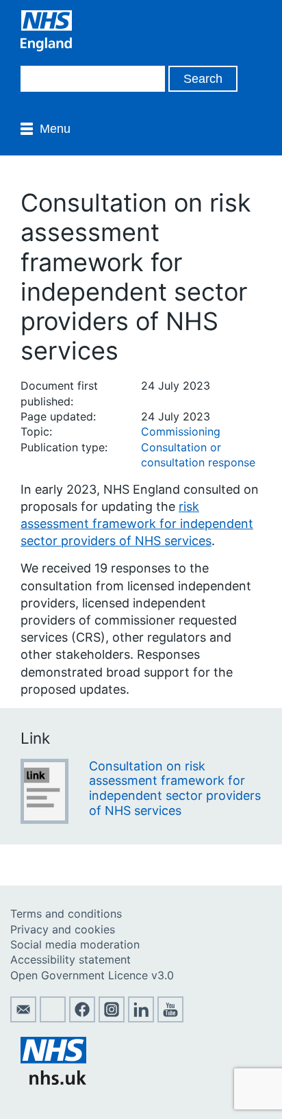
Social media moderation (75, 944)
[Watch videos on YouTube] (170, 1018)
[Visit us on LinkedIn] (141, 1018)
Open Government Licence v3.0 (92, 975)
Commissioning (180, 431)
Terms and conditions (66, 913)
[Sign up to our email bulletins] (23, 1018)
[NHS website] (53, 1080)
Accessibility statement (70, 959)
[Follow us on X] (53, 1018)
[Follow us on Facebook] (82, 1018)
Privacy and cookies (62, 929)
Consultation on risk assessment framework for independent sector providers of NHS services (175, 788)
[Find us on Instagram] (112, 1018)
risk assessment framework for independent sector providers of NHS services (137, 523)
